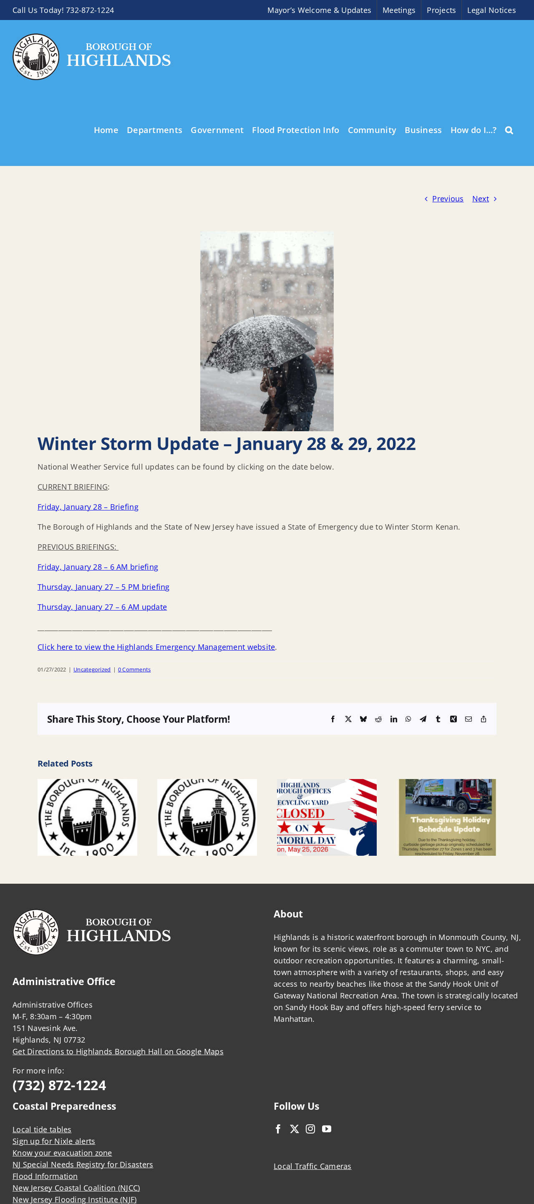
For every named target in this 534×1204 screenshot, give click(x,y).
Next (480, 199)
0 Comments (134, 669)
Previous (447, 199)
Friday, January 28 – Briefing (88, 507)
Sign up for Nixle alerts (54, 1141)
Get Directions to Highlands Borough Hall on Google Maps (118, 1051)
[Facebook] (278, 1129)
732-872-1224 (90, 10)
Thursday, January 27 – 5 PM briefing (104, 587)
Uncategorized (92, 669)
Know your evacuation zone (62, 1153)
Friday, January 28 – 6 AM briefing (98, 567)
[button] (509, 129)
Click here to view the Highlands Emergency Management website (156, 647)
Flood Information (45, 1176)
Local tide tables (42, 1129)
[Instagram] (310, 1129)
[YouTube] (326, 1129)
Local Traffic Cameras (313, 1166)
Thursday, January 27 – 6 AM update (102, 607)
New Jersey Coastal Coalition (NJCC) (76, 1188)
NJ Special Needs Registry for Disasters (83, 1164)
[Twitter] (294, 1129)
